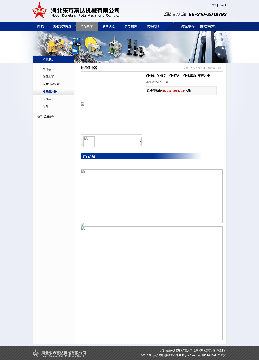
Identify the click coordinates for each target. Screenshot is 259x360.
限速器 (47, 69)
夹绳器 (47, 99)
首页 (185, 68)
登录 (39, 116)
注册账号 (49, 116)
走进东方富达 (62, 26)
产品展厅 (87, 26)
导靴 (45, 106)
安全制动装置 (51, 84)
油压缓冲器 (50, 91)
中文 (214, 5)
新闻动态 (109, 26)
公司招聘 (131, 26)
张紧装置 (48, 76)
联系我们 (153, 26)
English (222, 5)
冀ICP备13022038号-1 (214, 355)
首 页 (40, 26)
